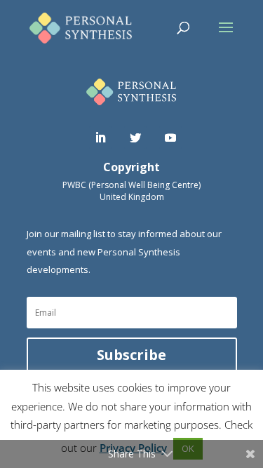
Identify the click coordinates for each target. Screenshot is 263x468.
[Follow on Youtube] (170, 137)
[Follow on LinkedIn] (100, 137)
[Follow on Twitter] (135, 137)
